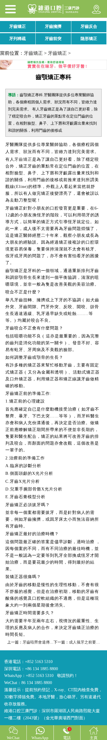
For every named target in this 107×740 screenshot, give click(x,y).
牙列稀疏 (17, 38)
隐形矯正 (89, 38)
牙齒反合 (89, 26)
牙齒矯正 (17, 26)
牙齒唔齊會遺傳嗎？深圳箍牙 (48, 642)
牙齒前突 (53, 38)
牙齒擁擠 (53, 26)
